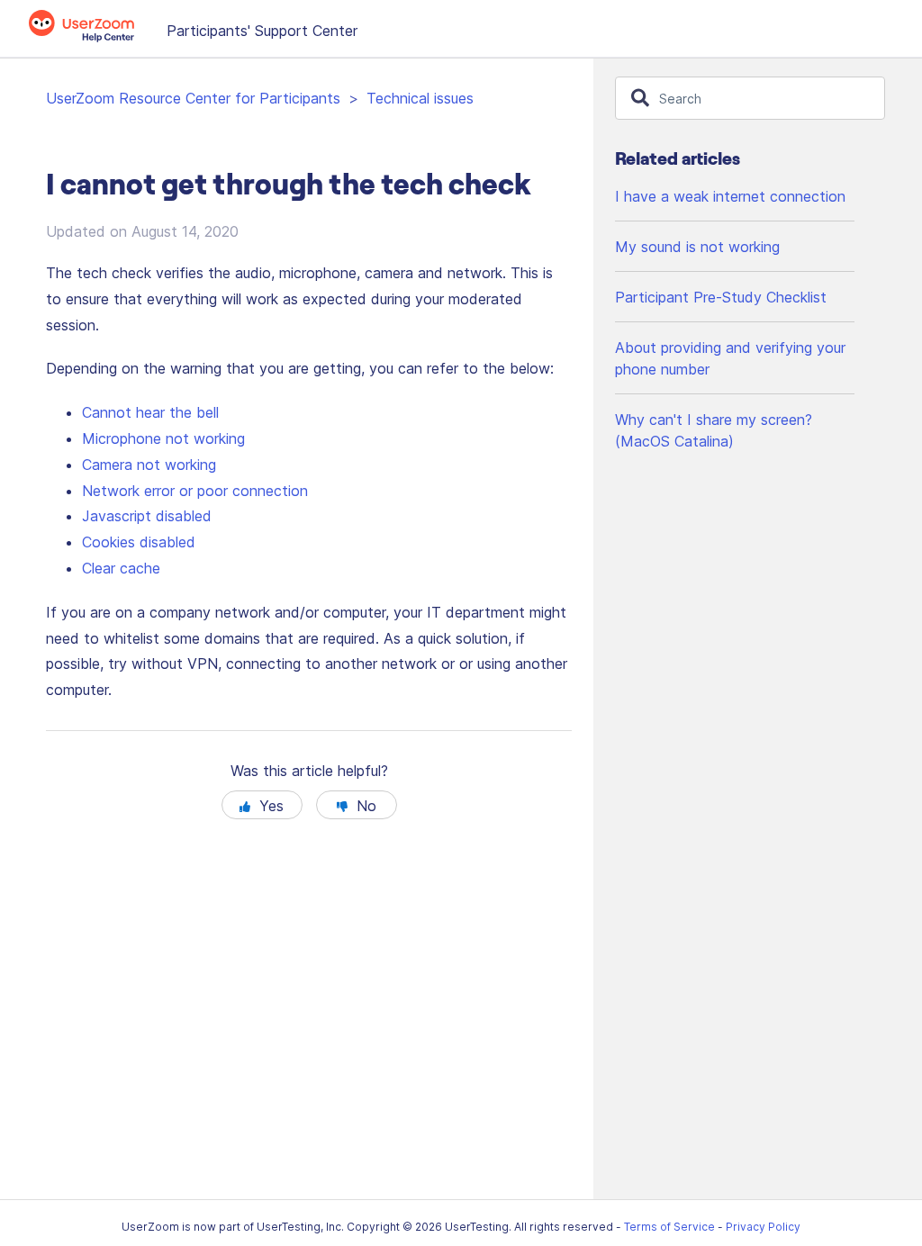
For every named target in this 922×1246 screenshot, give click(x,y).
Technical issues (420, 98)
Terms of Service (669, 1226)
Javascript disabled (147, 516)
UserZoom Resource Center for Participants (193, 98)
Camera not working (149, 465)
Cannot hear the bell (150, 412)
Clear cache (121, 568)
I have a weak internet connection (730, 196)
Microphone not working (163, 438)
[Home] (91, 37)
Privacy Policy (763, 1226)
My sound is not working (697, 247)
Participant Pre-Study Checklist (721, 297)
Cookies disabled (138, 542)
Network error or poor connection (195, 491)
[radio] (262, 804)
